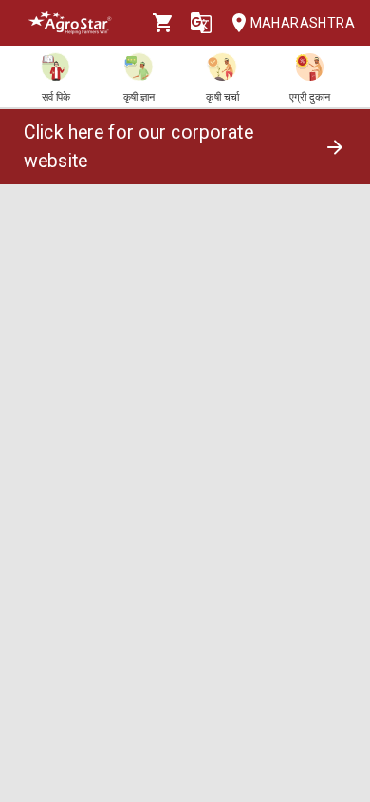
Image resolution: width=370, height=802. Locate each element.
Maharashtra (302, 22)
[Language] (201, 23)
